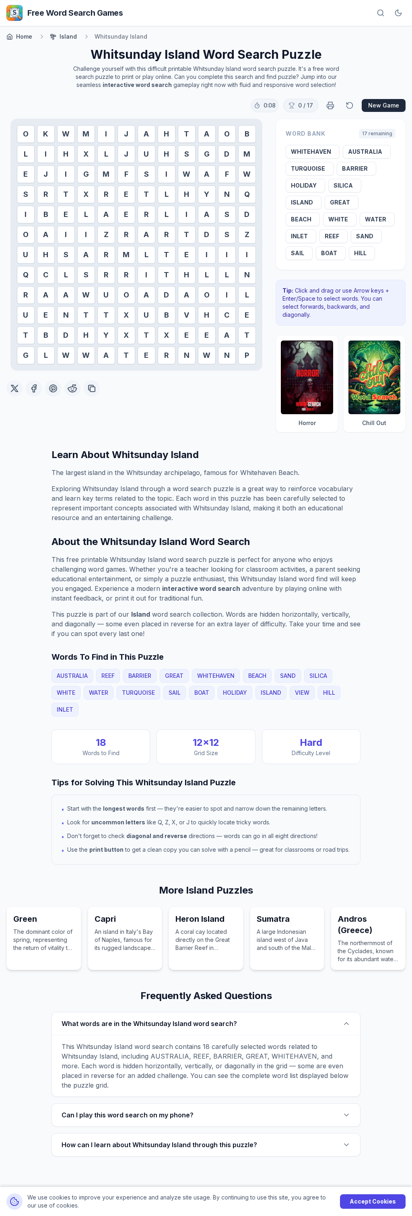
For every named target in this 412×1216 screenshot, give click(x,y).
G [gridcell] (207, 154)
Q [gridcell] (247, 194)
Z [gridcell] (106, 234)
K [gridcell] (45, 134)
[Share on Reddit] (72, 388)
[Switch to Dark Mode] (398, 13)
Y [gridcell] (206, 194)
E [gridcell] (25, 174)
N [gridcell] (227, 194)
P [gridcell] (247, 355)
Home (24, 36)
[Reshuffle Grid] (349, 105)
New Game (383, 105)
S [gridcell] (186, 154)
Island (68, 36)
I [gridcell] (106, 134)
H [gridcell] (166, 134)
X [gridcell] (86, 154)
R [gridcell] (45, 194)
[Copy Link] (92, 388)
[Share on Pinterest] (53, 388)
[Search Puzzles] (380, 13)
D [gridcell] (226, 154)
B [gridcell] (247, 134)
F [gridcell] (126, 174)
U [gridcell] (146, 154)
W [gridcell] (66, 134)
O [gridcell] (26, 134)
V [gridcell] (186, 315)
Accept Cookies (373, 1201)
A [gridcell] (146, 134)
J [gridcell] (126, 134)
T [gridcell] (186, 134)
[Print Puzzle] (330, 105)
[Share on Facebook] (34, 388)
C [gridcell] (45, 274)
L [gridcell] (26, 154)
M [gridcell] (85, 134)
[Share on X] (14, 388)
